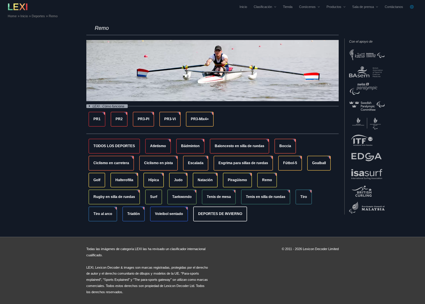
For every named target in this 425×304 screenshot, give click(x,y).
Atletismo (158, 146)
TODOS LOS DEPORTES (114, 146)
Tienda (287, 7)
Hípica (153, 180)
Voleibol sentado (169, 214)
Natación (205, 180)
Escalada (195, 163)
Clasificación (263, 7)
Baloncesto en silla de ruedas (239, 146)
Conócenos (307, 7)
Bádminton (190, 146)
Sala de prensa (363, 7)
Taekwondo (182, 197)
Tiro (303, 197)
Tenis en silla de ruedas (265, 197)
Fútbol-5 (290, 163)
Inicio (243, 7)
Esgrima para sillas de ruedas (243, 163)
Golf (96, 180)
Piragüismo (237, 180)
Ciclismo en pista (158, 163)
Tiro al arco (102, 214)
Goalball (319, 163)
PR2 (119, 119)
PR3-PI (143, 119)
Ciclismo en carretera (111, 163)
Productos (333, 7)
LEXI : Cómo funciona (109, 106)
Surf (153, 197)
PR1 (96, 119)
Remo (267, 180)
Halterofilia (124, 180)
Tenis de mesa (219, 197)
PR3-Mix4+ (200, 119)
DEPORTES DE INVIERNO (220, 214)
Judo (178, 180)
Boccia (285, 146)
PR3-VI (170, 119)
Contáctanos (394, 7)
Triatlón (133, 214)
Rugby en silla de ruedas (114, 197)
